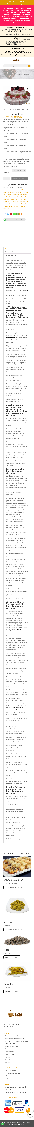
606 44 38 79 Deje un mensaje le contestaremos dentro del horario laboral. (18, 51)
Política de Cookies (10, 1076)
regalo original (7, 194)
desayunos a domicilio (10, 192)
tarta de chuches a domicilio (17, 197)
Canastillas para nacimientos (13, 1060)
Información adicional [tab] (12, 252)
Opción (6, 172)
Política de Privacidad (11, 1070)
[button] (27, 89)
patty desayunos (23, 192)
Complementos (12, 109)
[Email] (17, 214)
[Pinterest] (11, 214)
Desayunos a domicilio (12, 1036)
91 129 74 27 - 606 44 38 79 (13, 31)
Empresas (8, 1057)
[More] (20, 214)
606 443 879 (20, 1)
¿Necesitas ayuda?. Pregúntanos (15, 220)
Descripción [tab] (9, 249)
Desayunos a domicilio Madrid (14, 1038)
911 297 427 (13, 1)
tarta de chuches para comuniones (14, 204)
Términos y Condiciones (12, 1073)
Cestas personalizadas (11, 1046)
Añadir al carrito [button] (12, 957)
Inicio (5, 109)
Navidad (7, 1062)
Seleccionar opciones (13, 887)
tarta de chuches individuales (20, 201)
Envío (6, 1078)
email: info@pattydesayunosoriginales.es (17, 55)
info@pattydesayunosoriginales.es (15, 1092)
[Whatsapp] (14, 214)
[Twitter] (8, 214)
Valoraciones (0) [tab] (10, 255)
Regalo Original (9, 1051)
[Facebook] (5, 214)
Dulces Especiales (18, 190)
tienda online (11, 337)
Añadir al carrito (20, 178)
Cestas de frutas (10, 1049)
